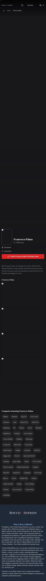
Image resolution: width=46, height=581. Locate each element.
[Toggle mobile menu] (41, 5)
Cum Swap (37, 473)
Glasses (34, 478)
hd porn (17, 456)
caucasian (27, 450)
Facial (30, 428)
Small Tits (35, 422)
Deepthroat (6, 433)
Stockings (6, 495)
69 (14, 428)
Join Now (30, 5)
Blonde (5, 416)
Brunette (14, 416)
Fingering (6, 428)
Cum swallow (28, 433)
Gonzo (14, 478)
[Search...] (22, 5)
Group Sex (6, 444)
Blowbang (29, 439)
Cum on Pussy (17, 489)
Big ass (5, 478)
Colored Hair (29, 489)
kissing (19, 484)
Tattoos (21, 428)
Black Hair (17, 444)
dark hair (37, 450)
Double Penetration (23, 467)
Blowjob (38, 428)
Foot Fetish (28, 444)
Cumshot (17, 433)
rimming (6, 461)
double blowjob (8, 484)
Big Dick (6, 473)
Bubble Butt (23, 478)
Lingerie (35, 467)
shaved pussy (7, 450)
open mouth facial (29, 456)
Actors (8, 10)
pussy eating (16, 461)
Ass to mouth (37, 461)
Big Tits (23, 416)
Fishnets (5, 489)
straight (18, 450)
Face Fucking (30, 484)
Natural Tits (24, 422)
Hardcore (6, 422)
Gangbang (27, 473)
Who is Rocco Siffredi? (23, 524)
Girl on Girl (34, 416)
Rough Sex (16, 473)
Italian (26, 461)
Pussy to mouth (8, 467)
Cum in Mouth (7, 439)
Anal (14, 422)
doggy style (6, 456)
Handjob (19, 439)
